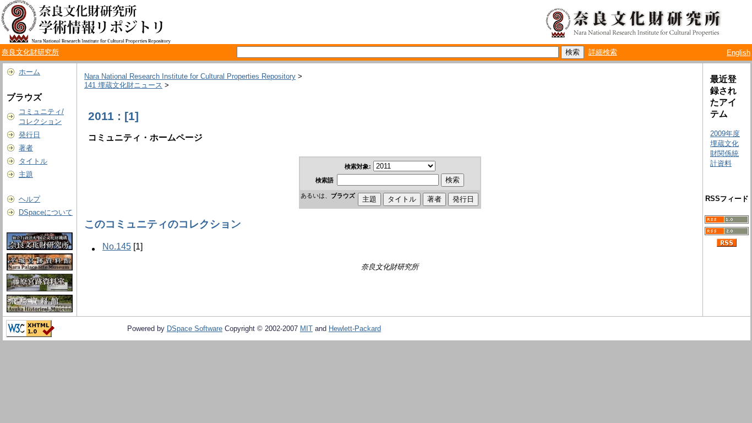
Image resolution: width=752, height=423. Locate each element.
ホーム (29, 72)
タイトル (33, 161)
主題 (26, 174)
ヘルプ (29, 199)
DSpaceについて (46, 212)
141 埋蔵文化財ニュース (123, 85)
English (738, 52)
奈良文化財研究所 (30, 52)
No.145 (116, 246)
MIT (306, 328)
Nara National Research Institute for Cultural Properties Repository (190, 76)
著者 (26, 148)
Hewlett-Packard (355, 328)
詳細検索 (602, 52)
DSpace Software (194, 328)
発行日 (29, 135)
